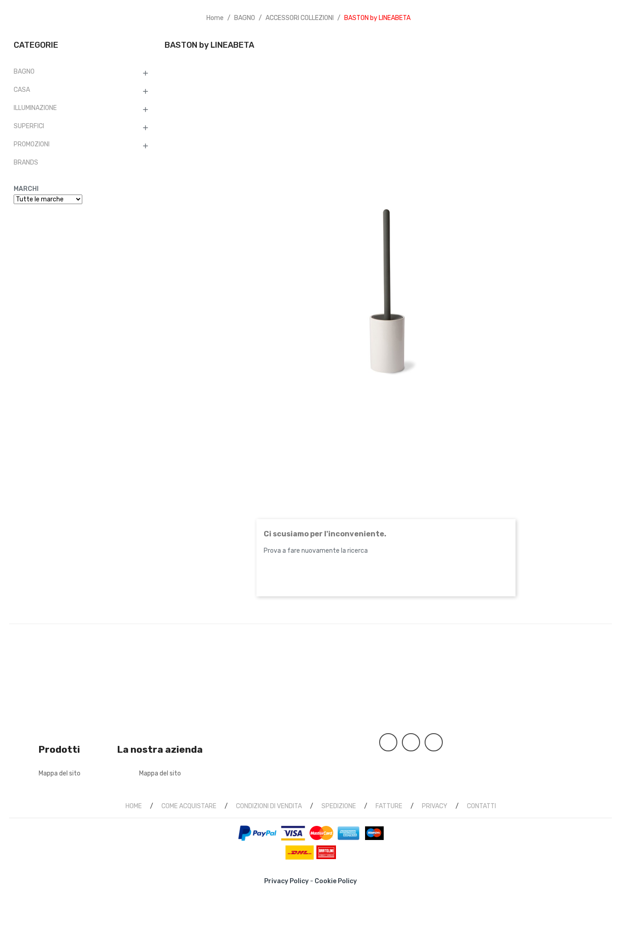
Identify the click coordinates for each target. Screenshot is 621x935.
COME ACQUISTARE (188, 806)
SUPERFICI (29, 126)
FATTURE (389, 806)
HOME (133, 806)
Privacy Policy (286, 881)
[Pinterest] (411, 742)
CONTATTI (481, 806)
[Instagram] (434, 742)
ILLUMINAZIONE (35, 108)
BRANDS (26, 162)
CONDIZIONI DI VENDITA (269, 806)
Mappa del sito (59, 773)
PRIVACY (434, 806)
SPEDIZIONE (338, 806)
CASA (22, 90)
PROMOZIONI (32, 144)
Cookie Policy (336, 881)
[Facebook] (388, 742)
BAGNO (24, 71)
